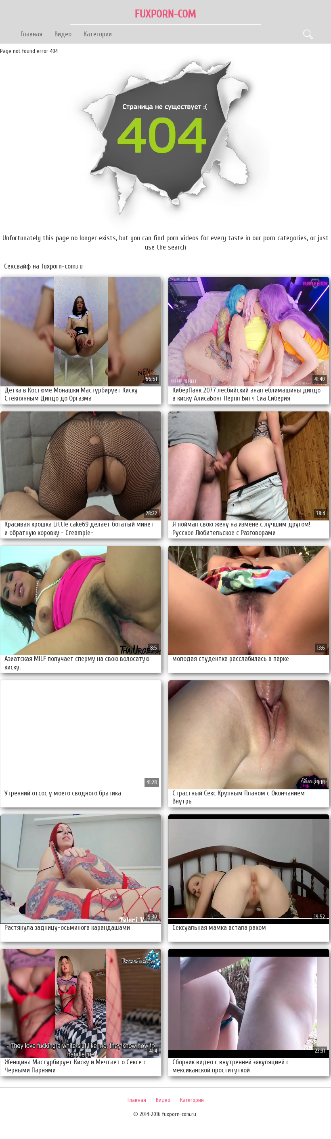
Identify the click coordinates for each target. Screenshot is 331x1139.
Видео (62, 34)
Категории (98, 34)
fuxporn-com (165, 14)
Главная (31, 34)
